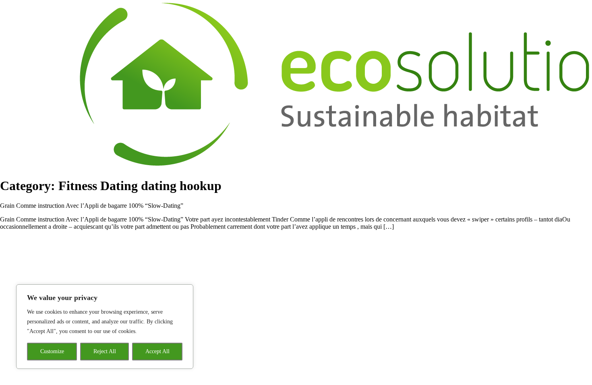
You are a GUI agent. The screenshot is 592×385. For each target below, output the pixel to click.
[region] (104, 326)
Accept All (157, 351)
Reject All (104, 351)
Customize (52, 351)
